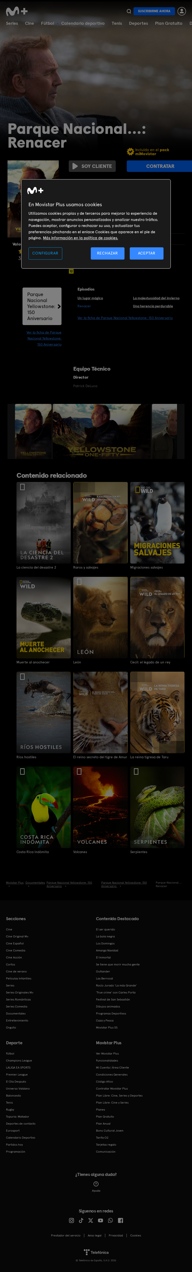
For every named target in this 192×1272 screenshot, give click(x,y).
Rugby (10, 1109)
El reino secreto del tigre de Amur (100, 757)
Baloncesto (13, 1095)
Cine (29, 23)
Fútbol (47, 23)
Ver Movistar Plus (107, 1053)
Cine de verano (16, 971)
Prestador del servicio (65, 1235)
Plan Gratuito (168, 23)
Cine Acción (14, 957)
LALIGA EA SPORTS (18, 1067)
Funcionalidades (107, 1060)
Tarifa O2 (102, 1137)
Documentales (16, 1013)
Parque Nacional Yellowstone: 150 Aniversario (41, 306)
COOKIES (135, 1235)
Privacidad (116, 1235)
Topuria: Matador (17, 1116)
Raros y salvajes (85, 567)
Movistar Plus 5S (107, 1027)
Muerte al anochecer (33, 662)
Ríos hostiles (26, 757)
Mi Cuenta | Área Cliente (112, 1067)
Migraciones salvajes (146, 567)
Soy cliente (97, 166)
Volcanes (80, 852)
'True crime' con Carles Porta (116, 992)
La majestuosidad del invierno (156, 298)
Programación (15, 1151)
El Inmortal (103, 957)
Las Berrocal (104, 978)
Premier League (17, 1074)
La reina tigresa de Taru (149, 757)
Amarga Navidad (107, 950)
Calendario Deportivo (20, 1137)
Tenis (117, 23)
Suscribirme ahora (154, 11)
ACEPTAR (147, 253)
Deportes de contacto (21, 1123)
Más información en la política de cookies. (80, 237)
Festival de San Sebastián (113, 999)
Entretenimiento (17, 1020)
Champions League (19, 1060)
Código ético (104, 1081)
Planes (100, 1109)
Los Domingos (105, 943)
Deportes (138, 23)
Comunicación (106, 1151)
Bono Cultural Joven (110, 1130)
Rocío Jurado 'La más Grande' (116, 985)
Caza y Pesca (105, 1020)
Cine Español (15, 943)
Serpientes (138, 852)
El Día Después (16, 1081)
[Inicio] (18, 11)
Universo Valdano (18, 1088)
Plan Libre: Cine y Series (112, 1102)
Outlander (103, 971)
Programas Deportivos (111, 1013)
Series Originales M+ (20, 992)
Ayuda (96, 1190)
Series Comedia (16, 1006)
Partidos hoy (14, 1144)
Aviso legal (95, 1235)
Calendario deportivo (83, 23)
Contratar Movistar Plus (112, 1088)
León (77, 662)
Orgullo (11, 1027)
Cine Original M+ (17, 936)
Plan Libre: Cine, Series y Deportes (119, 1095)
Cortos (10, 964)
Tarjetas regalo (106, 1144)
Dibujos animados (108, 1006)
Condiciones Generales (112, 1074)
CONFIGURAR (45, 253)
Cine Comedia (15, 950)
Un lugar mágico (90, 298)
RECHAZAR (107, 253)
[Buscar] (129, 11)
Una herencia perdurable (153, 306)
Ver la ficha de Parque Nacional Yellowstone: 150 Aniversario (44, 338)
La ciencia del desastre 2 (36, 567)
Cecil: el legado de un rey (150, 662)
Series (12, 23)
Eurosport (13, 1130)
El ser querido (105, 929)
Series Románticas (18, 999)
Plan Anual (103, 1123)
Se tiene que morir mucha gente (118, 964)
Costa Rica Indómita (32, 852)
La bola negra (105, 936)
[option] (34, 431)
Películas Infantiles (18, 978)
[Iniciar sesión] (182, 11)
